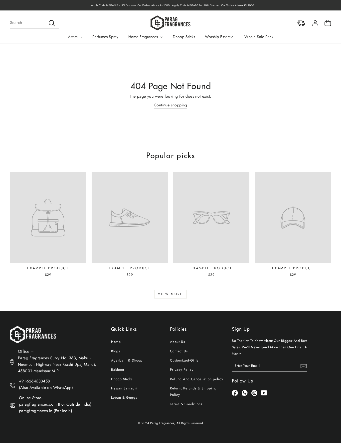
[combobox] (34, 22)
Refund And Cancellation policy (196, 378)
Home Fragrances (143, 37)
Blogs (115, 351)
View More (170, 294)
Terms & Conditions (186, 403)
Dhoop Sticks (184, 37)
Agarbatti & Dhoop (127, 360)
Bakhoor (118, 369)
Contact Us (179, 351)
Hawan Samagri (124, 388)
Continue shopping (170, 105)
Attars (73, 37)
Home (116, 341)
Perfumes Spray (105, 37)
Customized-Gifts (184, 360)
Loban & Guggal (125, 397)
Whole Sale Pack (258, 37)
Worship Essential (219, 37)
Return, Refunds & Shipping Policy (193, 391)
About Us (177, 341)
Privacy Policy (181, 369)
